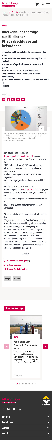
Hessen (17, 278)
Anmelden (42, 4)
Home (4, 12)
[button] (20, 383)
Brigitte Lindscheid (31, 189)
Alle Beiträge (13, 12)
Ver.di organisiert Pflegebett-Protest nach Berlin (25, 345)
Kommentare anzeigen (18, 260)
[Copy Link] (18, 99)
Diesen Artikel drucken (17, 269)
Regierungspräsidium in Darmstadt (18, 156)
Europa (7, 278)
